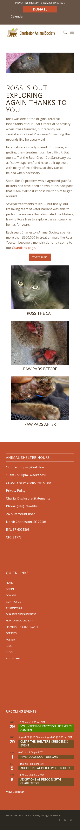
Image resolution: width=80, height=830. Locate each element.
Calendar (17, 16)
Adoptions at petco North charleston (40, 781)
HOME (9, 582)
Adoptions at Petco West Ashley (45, 768)
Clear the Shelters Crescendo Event (44, 743)
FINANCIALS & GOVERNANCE (22, 627)
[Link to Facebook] (59, 820)
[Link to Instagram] (65, 820)
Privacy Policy (15, 490)
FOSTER (10, 639)
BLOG (9, 652)
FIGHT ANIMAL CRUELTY (19, 620)
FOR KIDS (11, 633)
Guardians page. (24, 248)
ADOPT (10, 589)
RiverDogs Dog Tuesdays (39, 757)
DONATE (11, 595)
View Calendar (15, 792)
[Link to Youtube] (71, 820)
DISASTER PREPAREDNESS (21, 614)
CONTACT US (13, 601)
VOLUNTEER (13, 658)
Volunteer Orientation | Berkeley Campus (46, 728)
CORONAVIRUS (14, 608)
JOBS (9, 646)
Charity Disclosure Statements (28, 498)
